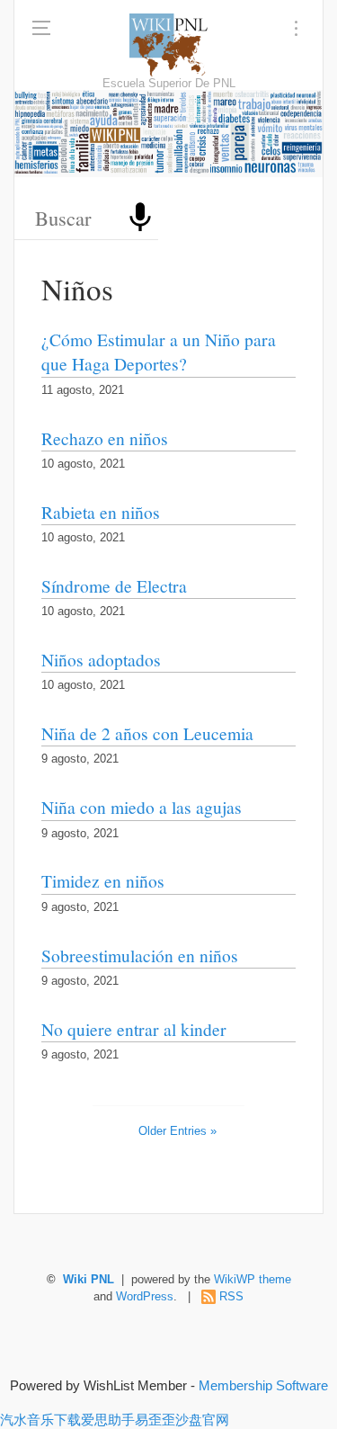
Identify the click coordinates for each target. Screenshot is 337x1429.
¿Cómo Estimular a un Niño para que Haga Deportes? (158, 351)
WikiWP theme (252, 1279)
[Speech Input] (140, 218)
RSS (231, 1297)
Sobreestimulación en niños (139, 955)
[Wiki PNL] (168, 44)
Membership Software (263, 1385)
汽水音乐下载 (40, 1419)
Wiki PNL (88, 1279)
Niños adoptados (101, 659)
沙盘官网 (202, 1419)
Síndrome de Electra (114, 585)
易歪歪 (155, 1419)
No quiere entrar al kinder (133, 1028)
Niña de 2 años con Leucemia (147, 733)
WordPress (144, 1297)
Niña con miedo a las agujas (141, 806)
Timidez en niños (102, 880)
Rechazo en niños (104, 438)
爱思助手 (108, 1419)
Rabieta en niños (100, 511)
